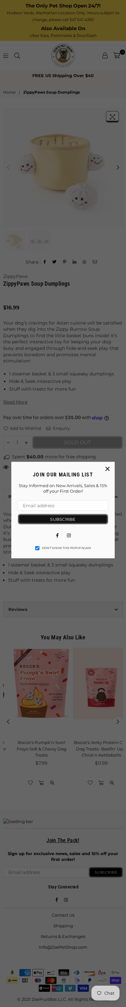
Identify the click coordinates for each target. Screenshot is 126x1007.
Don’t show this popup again (66, 548)
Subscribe (63, 518)
